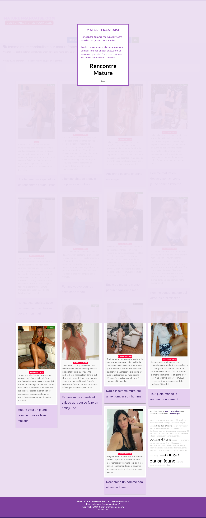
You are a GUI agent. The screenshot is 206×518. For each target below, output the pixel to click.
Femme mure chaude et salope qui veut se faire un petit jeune (80, 403)
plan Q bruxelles (172, 411)
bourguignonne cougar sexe (166, 428)
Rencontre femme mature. (115, 501)
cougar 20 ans (159, 456)
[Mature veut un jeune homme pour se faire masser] (36, 348)
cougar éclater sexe (180, 433)
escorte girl (175, 413)
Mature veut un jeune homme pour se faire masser (32, 415)
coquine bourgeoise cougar (174, 445)
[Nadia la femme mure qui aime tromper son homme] (125, 329)
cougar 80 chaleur (171, 450)
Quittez (103, 81)
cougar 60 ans (164, 425)
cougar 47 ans (160, 439)
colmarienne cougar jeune (160, 436)
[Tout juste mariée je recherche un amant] (169, 334)
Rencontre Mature (103, 69)
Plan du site (103, 510)
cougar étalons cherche (162, 433)
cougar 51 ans (158, 450)
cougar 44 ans (177, 440)
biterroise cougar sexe (159, 448)
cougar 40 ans (173, 448)
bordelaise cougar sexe (165, 423)
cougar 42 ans (165, 465)
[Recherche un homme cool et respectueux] (125, 430)
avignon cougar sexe (172, 431)
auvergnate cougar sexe (159, 420)
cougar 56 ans (176, 436)
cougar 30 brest (166, 443)
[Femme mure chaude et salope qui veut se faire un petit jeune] (80, 333)
